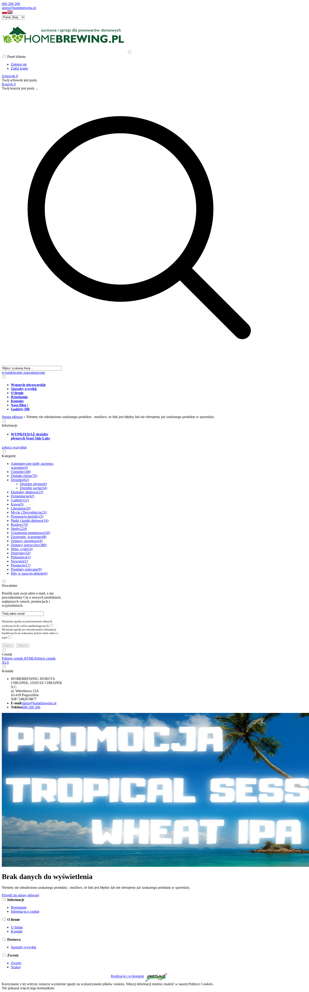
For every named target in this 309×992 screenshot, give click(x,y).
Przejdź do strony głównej (20, 895)
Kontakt (7, 671)
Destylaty (20, 553)
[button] (4, 13)
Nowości (19, 561)
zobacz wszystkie (14, 447)
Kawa (17, 504)
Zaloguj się (19, 64)
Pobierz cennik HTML (18, 658)
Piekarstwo (21, 557)
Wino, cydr (22, 549)
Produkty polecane (26, 569)
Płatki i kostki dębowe (29, 520)
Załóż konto (19, 68)
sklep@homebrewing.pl (19, 8)
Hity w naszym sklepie (29, 573)
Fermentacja (22, 496)
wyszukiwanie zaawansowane (23, 372)
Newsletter (9, 586)
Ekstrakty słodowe (27, 492)
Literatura (21, 508)
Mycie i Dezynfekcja (29, 512)
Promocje (20, 565)
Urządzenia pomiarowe (30, 533)
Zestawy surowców (29, 545)
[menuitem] (144, 385)
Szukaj (16, 967)
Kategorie (9, 456)
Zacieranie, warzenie (28, 537)
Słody (19, 529)
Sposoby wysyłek (23, 947)
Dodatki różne (24, 476)
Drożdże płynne (33, 484)
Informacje (9, 425)
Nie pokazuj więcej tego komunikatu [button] (28, 988)
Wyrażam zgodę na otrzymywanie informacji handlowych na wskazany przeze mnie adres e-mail (30, 633)
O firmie (17, 927)
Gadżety (20, 500)
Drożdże (20, 480)
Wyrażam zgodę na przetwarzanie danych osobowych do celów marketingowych (27, 624)
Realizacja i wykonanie (127, 976)
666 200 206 (11, 4)
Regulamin (18, 907)
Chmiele (21, 472)
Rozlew (19, 525)
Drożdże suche (33, 488)
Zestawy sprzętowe (27, 541)
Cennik (7, 654)
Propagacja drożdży (27, 516)
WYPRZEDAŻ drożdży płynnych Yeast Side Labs (30, 436)
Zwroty (16, 963)
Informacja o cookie (25, 911)
